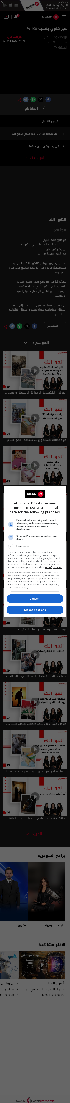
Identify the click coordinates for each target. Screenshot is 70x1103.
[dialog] (35, 551)
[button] (35, 546)
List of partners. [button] (53, 567)
